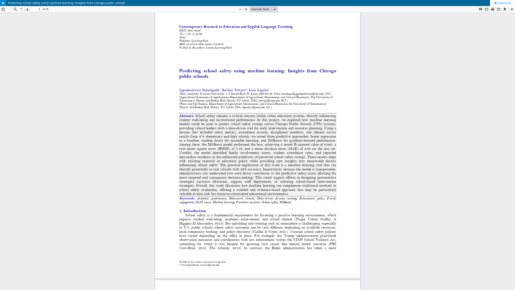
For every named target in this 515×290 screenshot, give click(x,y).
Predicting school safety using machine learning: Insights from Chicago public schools (66, 3)
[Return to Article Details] (3, 3)
